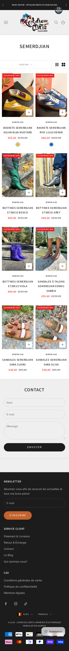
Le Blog (8, 555)
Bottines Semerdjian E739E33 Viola (17, 284)
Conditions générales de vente (23, 580)
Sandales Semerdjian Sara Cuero (17, 362)
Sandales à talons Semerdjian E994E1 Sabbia (51, 286)
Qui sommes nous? (15, 561)
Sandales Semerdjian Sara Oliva (51, 362)
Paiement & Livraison (17, 536)
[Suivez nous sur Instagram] (16, 604)
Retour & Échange (15, 542)
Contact (9, 548)
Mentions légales (14, 592)
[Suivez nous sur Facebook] (6, 604)
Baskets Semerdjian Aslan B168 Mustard (17, 130)
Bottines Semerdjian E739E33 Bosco (17, 210)
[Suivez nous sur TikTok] (26, 604)
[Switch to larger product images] (57, 65)
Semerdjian (18, 122)
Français (43, 614)
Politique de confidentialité (20, 586)
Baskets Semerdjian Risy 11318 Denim (51, 130)
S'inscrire (17, 515)
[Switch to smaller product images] (63, 65)
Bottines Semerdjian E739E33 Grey (51, 210)
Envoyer (34, 447)
